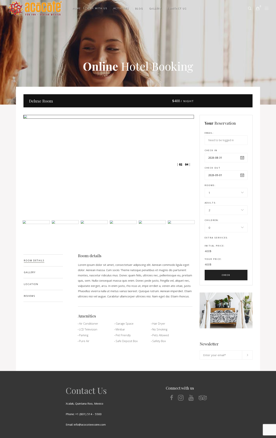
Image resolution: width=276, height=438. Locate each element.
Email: (209, 132)
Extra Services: (216, 237)
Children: (212, 220)
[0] (257, 8)
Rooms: (210, 185)
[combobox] (226, 192)
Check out (213, 167)
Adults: (211, 202)
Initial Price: (215, 245)
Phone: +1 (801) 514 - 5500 (84, 414)
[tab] (43, 260)
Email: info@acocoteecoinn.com (86, 424)
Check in (211, 150)
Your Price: (213, 259)
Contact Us (86, 390)
